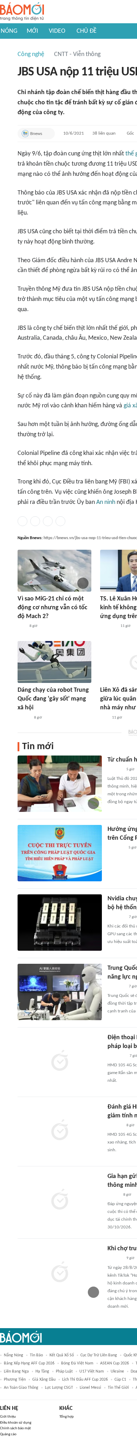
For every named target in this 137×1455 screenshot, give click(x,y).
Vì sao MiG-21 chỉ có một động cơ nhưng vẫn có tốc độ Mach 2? (52, 608)
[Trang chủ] (22, 11)
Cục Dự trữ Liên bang (98, 1355)
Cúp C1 (120, 1379)
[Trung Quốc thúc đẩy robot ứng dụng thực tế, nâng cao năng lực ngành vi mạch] (60, 992)
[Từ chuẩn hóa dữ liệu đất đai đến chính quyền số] (60, 784)
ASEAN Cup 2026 (114, 1363)
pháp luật (64, 1371)
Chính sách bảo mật (15, 1428)
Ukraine (117, 1371)
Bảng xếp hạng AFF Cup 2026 (29, 1363)
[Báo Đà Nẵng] (116, 1056)
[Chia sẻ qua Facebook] (22, 521)
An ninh (105, 502)
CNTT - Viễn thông (77, 54)
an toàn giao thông (21, 1388)
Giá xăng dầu (44, 1379)
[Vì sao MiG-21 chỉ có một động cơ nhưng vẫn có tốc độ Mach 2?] (54, 571)
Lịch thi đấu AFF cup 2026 (85, 1379)
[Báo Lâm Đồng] (114, 1125)
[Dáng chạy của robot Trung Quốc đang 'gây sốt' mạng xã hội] (54, 662)
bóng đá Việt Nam (77, 1363)
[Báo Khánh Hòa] (115, 848)
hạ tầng (42, 1371)
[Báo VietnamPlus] (116, 917)
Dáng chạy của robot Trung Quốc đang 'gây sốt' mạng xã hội (53, 699)
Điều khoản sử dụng (15, 1423)
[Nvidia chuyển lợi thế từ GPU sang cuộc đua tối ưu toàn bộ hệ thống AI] (60, 922)
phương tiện (15, 1379)
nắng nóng (13, 1355)
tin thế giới (118, 1388)
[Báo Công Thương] (108, 626)
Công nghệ (31, 54)
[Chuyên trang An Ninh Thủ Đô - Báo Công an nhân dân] (21, 626)
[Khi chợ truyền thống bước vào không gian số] (60, 1272)
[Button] (48, 133)
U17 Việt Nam (91, 1371)
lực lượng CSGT (59, 1388)
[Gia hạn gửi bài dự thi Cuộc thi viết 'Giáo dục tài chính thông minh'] (60, 1200)
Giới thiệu (8, 1417)
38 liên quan (104, 133)
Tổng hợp (66, 1417)
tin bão (36, 1355)
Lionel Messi (90, 1388)
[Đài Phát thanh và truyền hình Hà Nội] (114, 769)
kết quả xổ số (62, 1355)
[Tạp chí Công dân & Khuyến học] (113, 1195)
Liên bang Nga (16, 1371)
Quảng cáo (8, 1434)
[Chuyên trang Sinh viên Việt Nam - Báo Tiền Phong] (24, 718)
